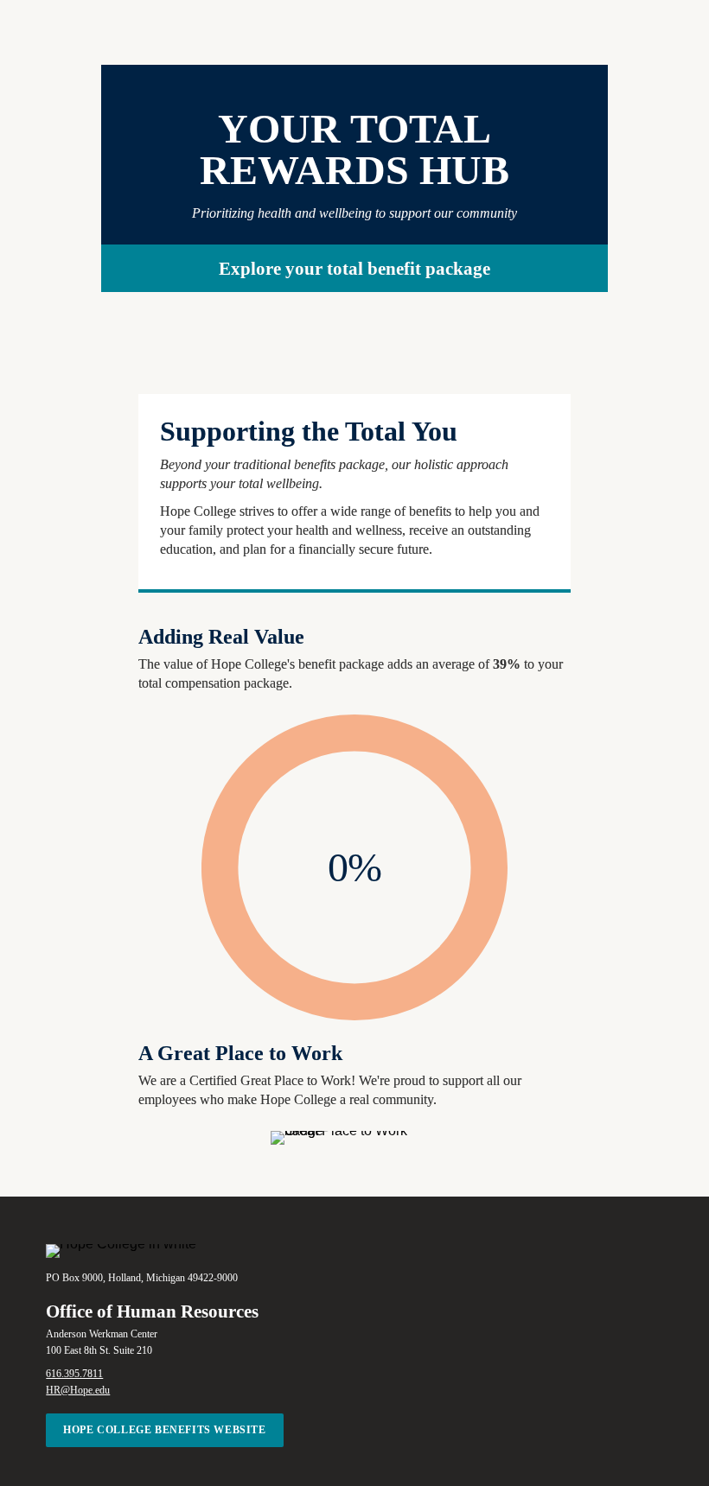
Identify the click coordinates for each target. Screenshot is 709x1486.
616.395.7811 (74, 1374)
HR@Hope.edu (78, 1390)
